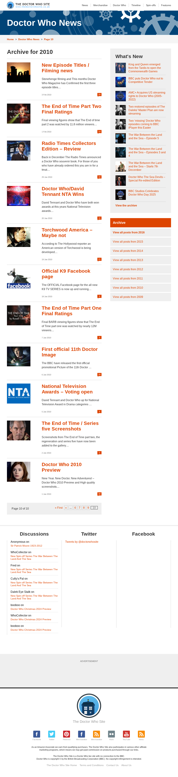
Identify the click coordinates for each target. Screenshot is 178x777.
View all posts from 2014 (128, 250)
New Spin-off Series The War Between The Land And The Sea (34, 557)
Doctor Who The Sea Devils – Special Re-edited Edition (146, 179)
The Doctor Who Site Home (62, 765)
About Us (126, 765)
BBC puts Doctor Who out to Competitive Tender (145, 80)
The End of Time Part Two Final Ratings (71, 109)
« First (59, 507)
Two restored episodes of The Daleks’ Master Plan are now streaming (146, 110)
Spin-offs (151, 5)
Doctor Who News (28, 39)
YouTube (126, 739)
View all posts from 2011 (128, 278)
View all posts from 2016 (129, 232)
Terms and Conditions (92, 765)
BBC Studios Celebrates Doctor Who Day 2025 (143, 193)
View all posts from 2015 (128, 241)
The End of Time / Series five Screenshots (70, 426)
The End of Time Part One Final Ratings (72, 310)
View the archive (126, 205)
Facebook (37, 739)
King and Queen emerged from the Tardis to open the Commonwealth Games (144, 68)
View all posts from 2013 (128, 260)
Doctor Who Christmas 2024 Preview (31, 609)
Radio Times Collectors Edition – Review (69, 146)
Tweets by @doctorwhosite (81, 541)
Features (166, 5)
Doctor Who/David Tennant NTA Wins (63, 191)
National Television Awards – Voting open (67, 389)
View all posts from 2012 (128, 269)
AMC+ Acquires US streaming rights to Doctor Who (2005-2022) (146, 96)
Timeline (136, 5)
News (85, 5)
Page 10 (48, 39)
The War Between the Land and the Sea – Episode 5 (145, 136)
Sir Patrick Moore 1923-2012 (26, 545)
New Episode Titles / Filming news (65, 67)
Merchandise (100, 5)
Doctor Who (119, 5)
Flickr (111, 739)
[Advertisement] (91, 674)
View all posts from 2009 (128, 296)
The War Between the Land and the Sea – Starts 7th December (145, 166)
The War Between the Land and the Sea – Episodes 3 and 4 (147, 152)
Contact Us (112, 765)
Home (10, 39)
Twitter (51, 739)
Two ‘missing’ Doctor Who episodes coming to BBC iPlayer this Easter (144, 124)
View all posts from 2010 (128, 287)
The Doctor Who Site (89, 721)
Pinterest (66, 739)
